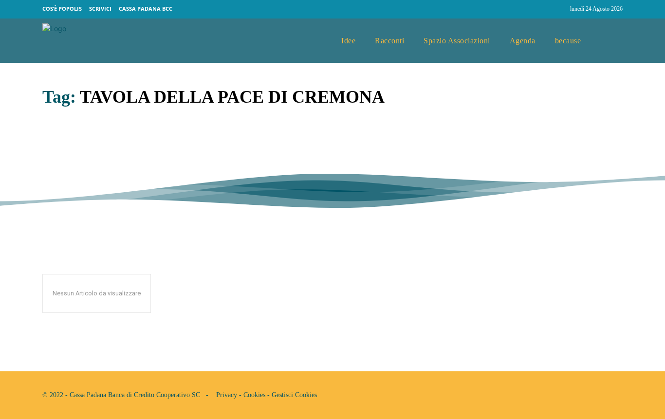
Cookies (254, 395)
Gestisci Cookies (294, 395)
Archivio (57, 168)
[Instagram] (558, 9)
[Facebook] (540, 9)
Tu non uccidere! (101, 146)
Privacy (226, 395)
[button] (611, 41)
